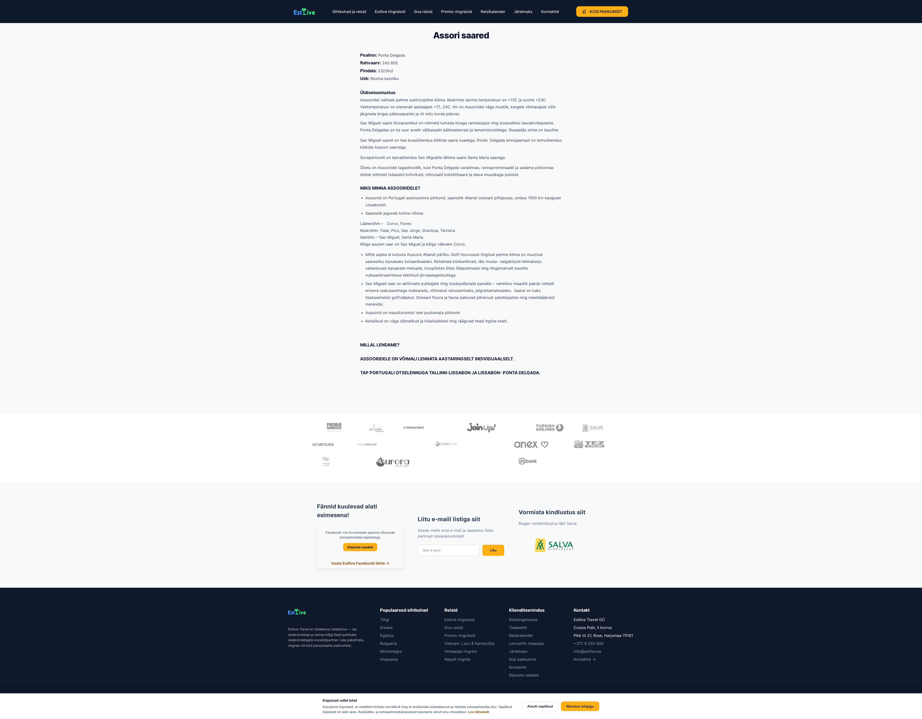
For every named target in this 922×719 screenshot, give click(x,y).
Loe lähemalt (478, 712)
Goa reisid (423, 11)
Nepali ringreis (457, 659)
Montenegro (391, 651)
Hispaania (389, 659)
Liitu (493, 550)
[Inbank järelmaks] (528, 461)
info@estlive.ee (587, 651)
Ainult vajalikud (540, 706)
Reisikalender (493, 11)
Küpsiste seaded (360, 547)
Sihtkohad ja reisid (349, 11)
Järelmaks (523, 11)
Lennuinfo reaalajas (526, 643)
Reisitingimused (523, 619)
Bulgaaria (388, 643)
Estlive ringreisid (390, 11)
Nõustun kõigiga (580, 706)
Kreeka (386, 627)
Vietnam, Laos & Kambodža (469, 643)
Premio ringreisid (456, 11)
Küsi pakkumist (606, 11)
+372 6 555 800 (589, 643)
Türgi (384, 619)
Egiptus (387, 635)
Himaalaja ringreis (460, 651)
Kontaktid (550, 11)
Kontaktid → (585, 659)
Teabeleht (518, 627)
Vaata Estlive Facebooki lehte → (360, 563)
